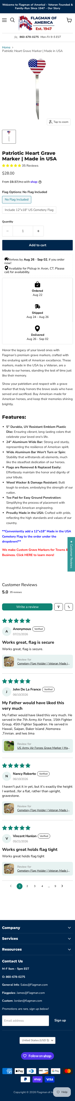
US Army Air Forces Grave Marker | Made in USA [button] (44, 748)
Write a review (27, 607)
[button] (12, 166)
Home (6, 47)
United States (35, 1040)
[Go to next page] (63, 886)
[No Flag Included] (17, 204)
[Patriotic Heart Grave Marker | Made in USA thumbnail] (9, 136)
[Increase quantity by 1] (38, 231)
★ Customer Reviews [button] (71, 554)
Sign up (60, 1020)
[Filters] (58, 607)
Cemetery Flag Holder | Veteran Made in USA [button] (43, 664)
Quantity (7, 221)
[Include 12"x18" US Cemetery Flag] (29, 215)
